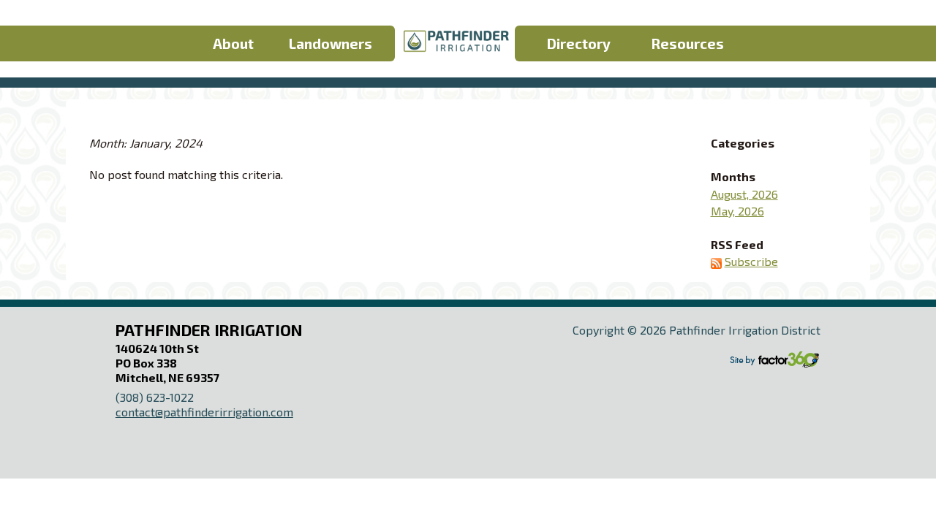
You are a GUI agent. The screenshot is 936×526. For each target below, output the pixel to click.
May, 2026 (737, 211)
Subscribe (751, 261)
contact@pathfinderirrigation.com (204, 412)
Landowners (330, 43)
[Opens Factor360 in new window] (772, 359)
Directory (579, 43)
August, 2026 (744, 194)
